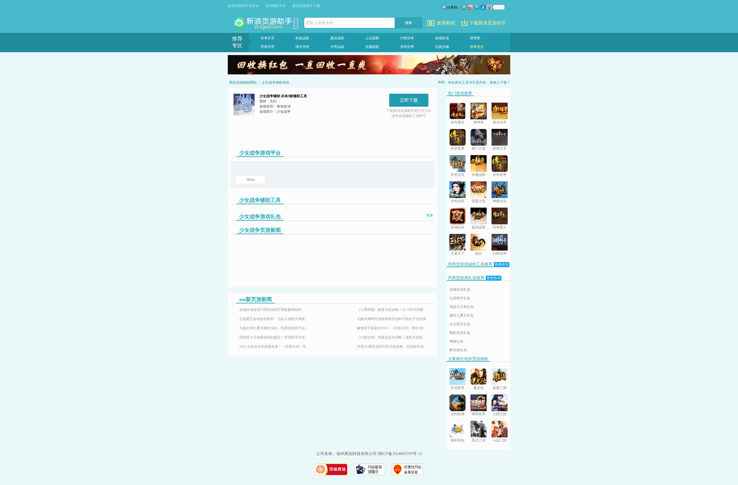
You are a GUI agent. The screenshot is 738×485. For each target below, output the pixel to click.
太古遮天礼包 (459, 324)
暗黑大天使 (500, 148)
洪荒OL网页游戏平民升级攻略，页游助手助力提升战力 (393, 347)
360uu (250, 180)
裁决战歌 (337, 38)
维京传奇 (302, 47)
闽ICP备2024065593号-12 (400, 454)
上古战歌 (372, 38)
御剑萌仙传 (457, 440)
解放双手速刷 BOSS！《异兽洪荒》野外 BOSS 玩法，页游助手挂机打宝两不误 (393, 328)
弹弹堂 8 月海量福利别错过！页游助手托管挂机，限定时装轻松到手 (275, 337)
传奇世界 (407, 47)
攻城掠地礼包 (459, 289)
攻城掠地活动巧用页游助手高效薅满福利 (270, 310)
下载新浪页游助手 (487, 22)
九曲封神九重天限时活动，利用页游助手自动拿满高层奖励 (275, 328)
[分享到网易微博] (489, 7)
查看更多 (477, 47)
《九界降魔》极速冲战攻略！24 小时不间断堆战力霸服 (393, 310)
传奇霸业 (457, 122)
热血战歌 (302, 38)
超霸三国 (500, 388)
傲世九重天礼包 (461, 315)
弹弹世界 (478, 414)
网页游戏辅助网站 (243, 82)
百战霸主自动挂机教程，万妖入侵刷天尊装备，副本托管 (275, 319)
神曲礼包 (456, 341)
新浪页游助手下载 (306, 6)
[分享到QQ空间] (464, 7)
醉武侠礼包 (458, 350)
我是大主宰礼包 (461, 307)
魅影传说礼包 (459, 333)
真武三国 (478, 440)
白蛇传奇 (407, 38)
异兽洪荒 (267, 47)
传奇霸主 (500, 227)
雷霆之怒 (478, 201)
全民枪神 (457, 414)
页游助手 (263, 23)
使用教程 (446, 22)
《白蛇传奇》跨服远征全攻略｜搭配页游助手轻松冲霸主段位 (393, 337)
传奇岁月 (267, 38)
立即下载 (409, 100)
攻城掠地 (442, 38)
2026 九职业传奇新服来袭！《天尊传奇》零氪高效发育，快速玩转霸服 (275, 347)
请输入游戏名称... (321, 22)
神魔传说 (500, 201)
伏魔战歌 (372, 47)
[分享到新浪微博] (470, 7)
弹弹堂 (475, 38)
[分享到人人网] (483, 7)
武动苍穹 (457, 388)
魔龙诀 (478, 388)
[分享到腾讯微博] (476, 7)
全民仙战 (337, 47)
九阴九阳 (500, 414)
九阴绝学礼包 (459, 298)
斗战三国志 (500, 440)
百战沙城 (442, 47)
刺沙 (478, 253)
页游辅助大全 (275, 6)
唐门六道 (478, 148)
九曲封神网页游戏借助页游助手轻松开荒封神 (391, 319)
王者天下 (457, 253)
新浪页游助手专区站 (243, 6)
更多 (429, 215)
